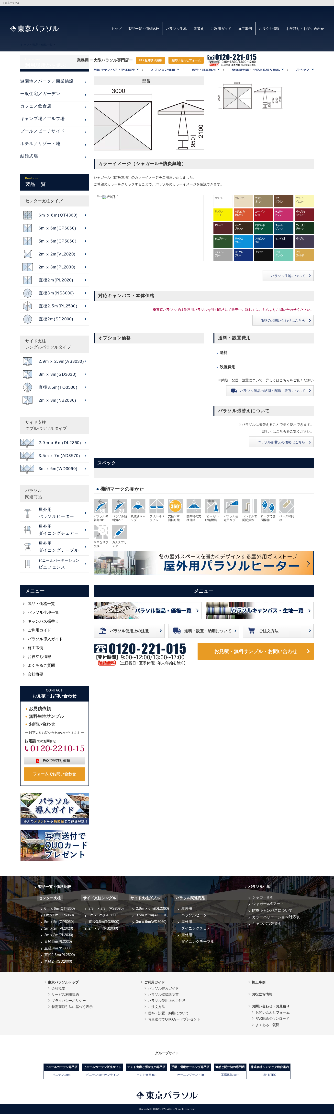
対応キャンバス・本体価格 (114, 69)
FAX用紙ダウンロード (272, 1018)
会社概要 (35, 674)
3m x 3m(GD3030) (104, 915)
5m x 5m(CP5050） (60, 922)
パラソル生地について (288, 276)
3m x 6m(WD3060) (151, 922)
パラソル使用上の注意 (129, 631)
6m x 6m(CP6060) (59, 915)
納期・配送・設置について (272, 391)
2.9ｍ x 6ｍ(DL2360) (152, 908)
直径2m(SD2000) (58, 961)
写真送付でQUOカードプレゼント (174, 1019)
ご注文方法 (268, 631)
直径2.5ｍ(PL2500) (59, 955)
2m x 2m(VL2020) (58, 928)
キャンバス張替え (43, 621)
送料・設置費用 (204, 69)
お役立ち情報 (269, 29)
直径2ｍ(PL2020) (58, 941)
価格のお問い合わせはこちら (283, 320)
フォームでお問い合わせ (54, 774)
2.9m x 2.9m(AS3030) (106, 908)
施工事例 (245, 29)
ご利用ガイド (221, 29)
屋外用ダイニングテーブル (197, 938)
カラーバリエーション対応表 (276, 917)
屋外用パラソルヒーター (196, 911)
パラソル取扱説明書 (163, 994)
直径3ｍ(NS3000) (58, 948)
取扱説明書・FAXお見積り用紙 (256, 69)
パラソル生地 (176, 29)
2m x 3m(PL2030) (58, 935)
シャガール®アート (268, 904)
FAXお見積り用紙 (150, 60)
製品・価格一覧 (41, 604)
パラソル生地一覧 (43, 612)
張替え (199, 29)
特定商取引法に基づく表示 (72, 1007)
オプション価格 (163, 69)
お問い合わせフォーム (186, 60)
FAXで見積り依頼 (56, 761)
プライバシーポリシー (69, 1001)
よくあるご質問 (41, 665)
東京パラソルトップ (63, 982)
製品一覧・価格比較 (143, 29)
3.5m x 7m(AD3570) (152, 915)
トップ (116, 29)
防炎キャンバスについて (272, 910)
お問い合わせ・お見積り (270, 1006)
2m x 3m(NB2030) (103, 928)
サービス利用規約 (65, 994)
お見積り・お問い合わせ (305, 29)
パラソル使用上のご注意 (167, 1001)
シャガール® (262, 897)
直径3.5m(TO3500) (104, 922)
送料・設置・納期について (207, 631)
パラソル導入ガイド (45, 639)
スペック (303, 69)
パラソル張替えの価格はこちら (281, 442)
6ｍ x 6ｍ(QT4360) (59, 908)
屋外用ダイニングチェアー (197, 925)
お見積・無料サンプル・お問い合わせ (255, 651)
